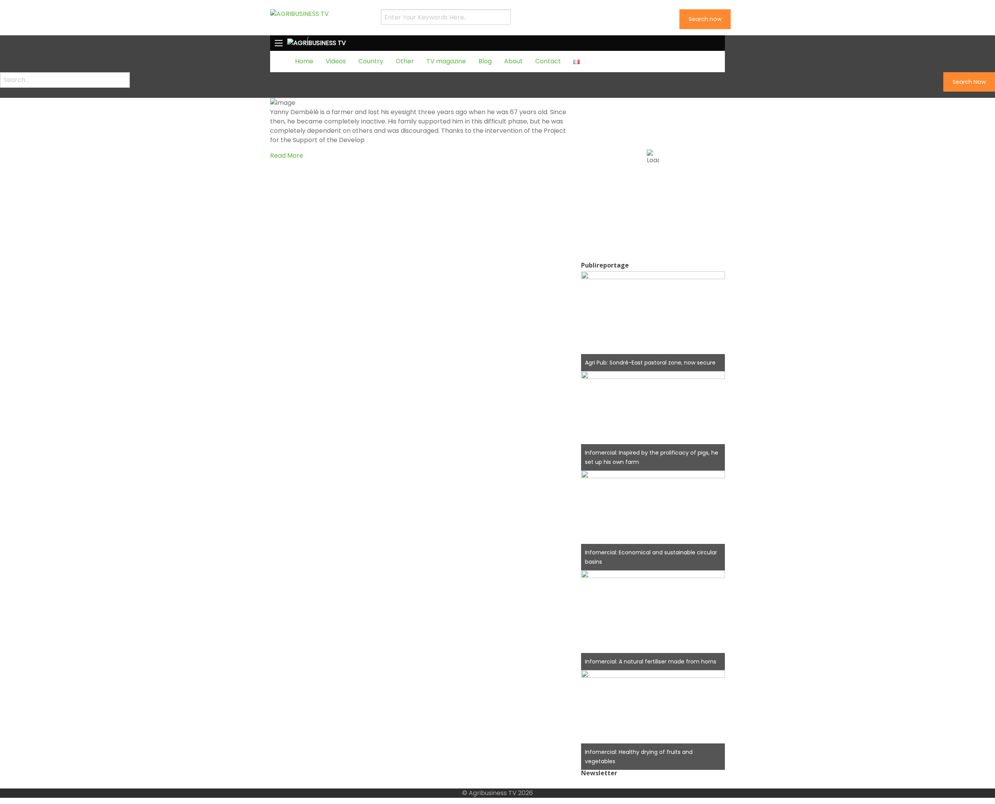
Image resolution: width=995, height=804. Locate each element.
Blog (485, 61)
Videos (336, 61)
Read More (286, 155)
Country (370, 61)
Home (304, 61)
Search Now (969, 82)
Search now (705, 19)
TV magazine (446, 61)
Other (405, 61)
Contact (548, 61)
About (513, 61)
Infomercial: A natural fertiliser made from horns (650, 661)
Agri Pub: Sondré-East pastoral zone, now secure (650, 362)
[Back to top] (2, 783)
